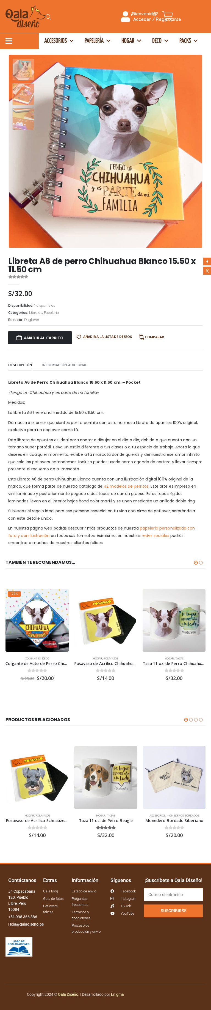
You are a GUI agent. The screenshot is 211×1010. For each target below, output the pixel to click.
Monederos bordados (183, 815)
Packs (185, 41)
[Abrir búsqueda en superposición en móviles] (48, 16)
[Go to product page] (105, 620)
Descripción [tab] (20, 365)
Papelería (94, 41)
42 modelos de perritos (126, 486)
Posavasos (111, 658)
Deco (157, 41)
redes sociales (155, 535)
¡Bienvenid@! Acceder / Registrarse (155, 16)
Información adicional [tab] (64, 365)
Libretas (35, 312)
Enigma (117, 994)
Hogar (127, 41)
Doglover (31, 319)
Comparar (154, 337)
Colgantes (33, 658)
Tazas (179, 658)
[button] (196, 151)
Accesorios (55, 41)
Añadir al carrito (43, 337)
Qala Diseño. (68, 994)
